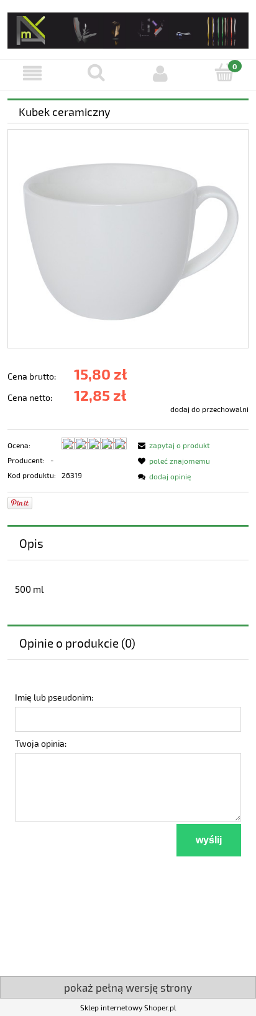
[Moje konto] (160, 73)
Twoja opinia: (40, 743)
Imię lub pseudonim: (54, 697)
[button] (32, 73)
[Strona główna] (128, 28)
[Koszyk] (224, 72)
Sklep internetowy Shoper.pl (128, 1007)
